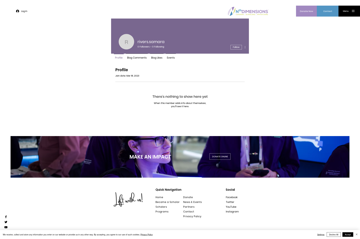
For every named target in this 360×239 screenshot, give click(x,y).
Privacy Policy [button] (192, 216)
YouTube (231, 207)
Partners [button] (189, 207)
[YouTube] (6, 227)
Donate (188, 197)
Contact (188, 211)
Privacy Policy (146, 234)
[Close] (356, 234)
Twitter (230, 202)
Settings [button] (320, 234)
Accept (348, 234)
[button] (345, 11)
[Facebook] (6, 217)
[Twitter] (6, 222)
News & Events (192, 202)
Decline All (333, 234)
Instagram (232, 211)
